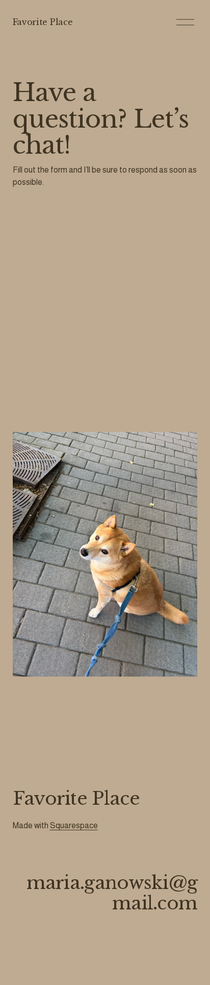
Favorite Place (43, 22)
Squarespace (74, 825)
